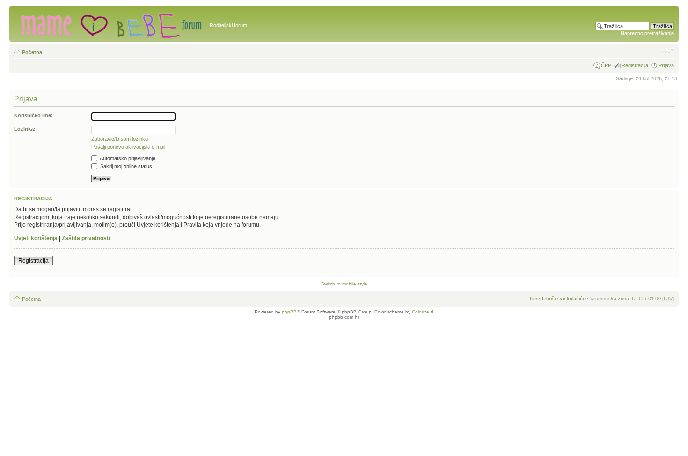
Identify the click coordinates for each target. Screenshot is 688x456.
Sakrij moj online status (125, 166)
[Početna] (111, 24)
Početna (32, 52)
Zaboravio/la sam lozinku (119, 139)
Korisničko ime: (33, 115)
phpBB (289, 311)
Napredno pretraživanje (647, 33)
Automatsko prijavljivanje (127, 158)
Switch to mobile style (344, 283)
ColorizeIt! (422, 311)
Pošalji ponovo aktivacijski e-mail (128, 147)
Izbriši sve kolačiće (564, 298)
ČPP (606, 65)
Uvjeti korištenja (36, 238)
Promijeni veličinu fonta (667, 50)
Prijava (666, 65)
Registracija (635, 65)
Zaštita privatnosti (86, 238)
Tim (533, 298)
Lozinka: (25, 129)
